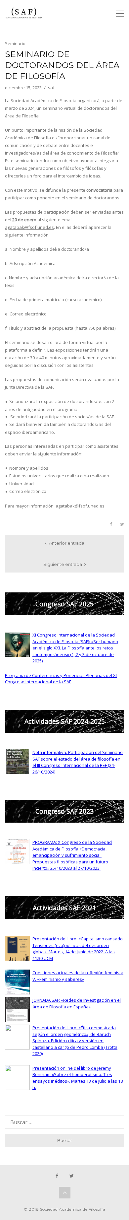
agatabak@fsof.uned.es (29, 227)
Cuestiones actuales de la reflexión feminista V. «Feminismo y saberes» (77, 976)
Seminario (15, 43)
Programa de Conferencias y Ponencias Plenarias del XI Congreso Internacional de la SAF (61, 678)
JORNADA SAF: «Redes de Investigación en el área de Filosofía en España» (76, 1003)
